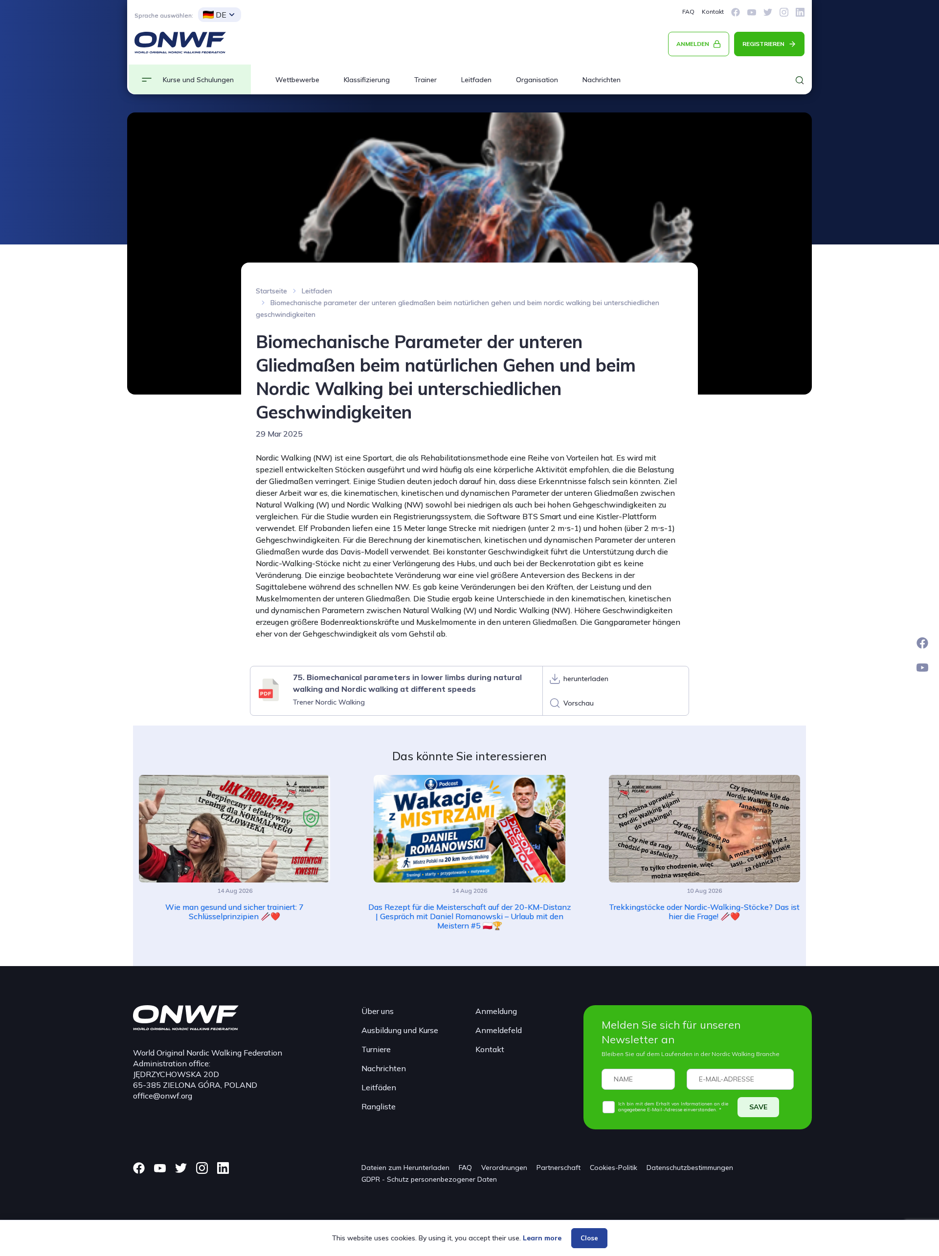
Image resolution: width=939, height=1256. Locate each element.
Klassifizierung (367, 79)
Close (589, 1238)
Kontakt (713, 11)
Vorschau (578, 703)
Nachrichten (601, 79)
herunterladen (585, 678)
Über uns (377, 1011)
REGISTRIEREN (763, 43)
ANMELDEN (692, 43)
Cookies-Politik (613, 1167)
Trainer (425, 79)
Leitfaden (476, 79)
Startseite (271, 290)
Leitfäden (378, 1087)
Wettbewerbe (297, 79)
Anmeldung (496, 1011)
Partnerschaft (559, 1167)
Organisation (537, 79)
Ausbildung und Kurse (399, 1030)
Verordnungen (504, 1167)
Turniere (376, 1049)
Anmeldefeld (498, 1030)
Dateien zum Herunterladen (405, 1167)
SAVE (758, 1106)
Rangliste (378, 1106)
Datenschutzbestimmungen (690, 1167)
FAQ (688, 11)
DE (221, 15)
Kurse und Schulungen (198, 79)
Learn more (542, 1238)
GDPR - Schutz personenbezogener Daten (429, 1179)
